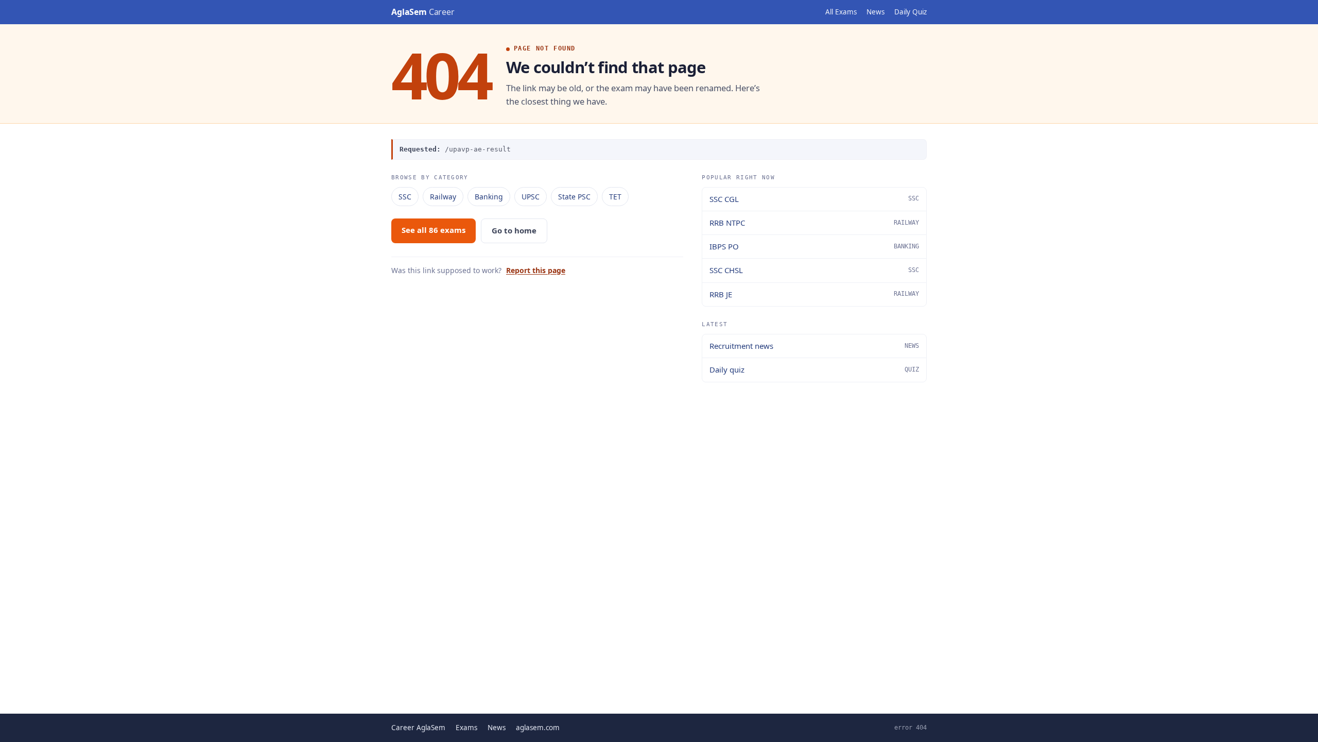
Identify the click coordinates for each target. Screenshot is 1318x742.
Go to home (514, 230)
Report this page (535, 270)
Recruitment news (814, 346)
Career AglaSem (418, 727)
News (875, 11)
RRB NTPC (814, 222)
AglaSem (423, 12)
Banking (489, 196)
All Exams (841, 11)
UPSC (531, 196)
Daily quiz (814, 369)
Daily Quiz (910, 11)
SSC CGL (814, 199)
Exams (466, 727)
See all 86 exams (433, 230)
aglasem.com (538, 727)
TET (615, 196)
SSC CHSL (814, 270)
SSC (404, 196)
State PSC (574, 196)
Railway (443, 196)
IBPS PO (814, 246)
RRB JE (814, 294)
